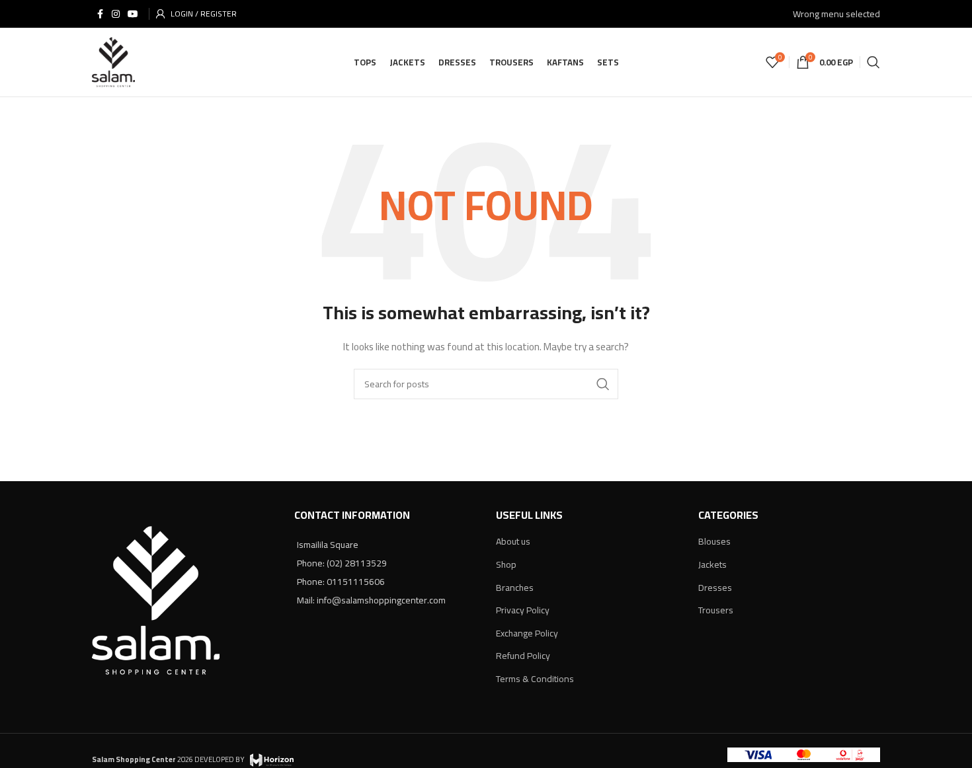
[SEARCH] (603, 384)
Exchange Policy (527, 633)
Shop (506, 564)
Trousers (715, 610)
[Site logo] (113, 61)
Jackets (712, 564)
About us (513, 541)
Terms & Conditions (535, 678)
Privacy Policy (522, 610)
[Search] (873, 62)
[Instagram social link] (116, 14)
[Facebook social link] (100, 14)
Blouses (714, 541)
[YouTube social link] (133, 14)
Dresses (715, 587)
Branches (515, 587)
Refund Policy (523, 655)
